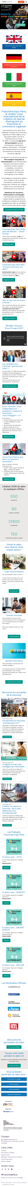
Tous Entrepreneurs (7, 1159)
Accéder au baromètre (10, 386)
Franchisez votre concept (14, 682)
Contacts (3, 1150)
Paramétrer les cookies (8, 1184)
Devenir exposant (14, 1084)
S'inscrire (14, 16)
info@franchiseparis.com (10, 1139)
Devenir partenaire (14, 1089)
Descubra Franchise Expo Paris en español (14, 103)
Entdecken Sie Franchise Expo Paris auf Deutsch (14, 65)
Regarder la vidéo (8, 244)
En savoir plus (14, 591)
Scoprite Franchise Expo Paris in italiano (14, 84)
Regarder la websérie (9, 318)
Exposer (21, 2)
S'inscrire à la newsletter (14, 1094)
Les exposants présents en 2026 (14, 209)
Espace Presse (5, 1155)
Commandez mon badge (14, 1079)
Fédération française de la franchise (11, 1157)
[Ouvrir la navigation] (26, 2)
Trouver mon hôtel (14, 1065)
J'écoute (6, 867)
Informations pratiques (7, 1152)
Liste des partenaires (14, 1047)
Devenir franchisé (14, 636)
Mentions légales (6, 1161)
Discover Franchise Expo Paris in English (14, 46)
